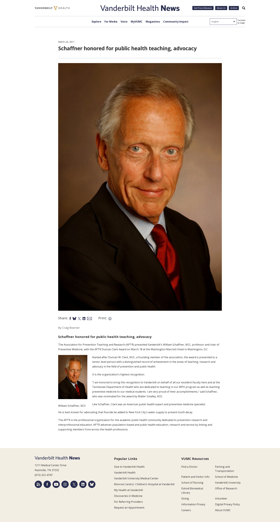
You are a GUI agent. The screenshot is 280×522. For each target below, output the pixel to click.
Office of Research (226, 488)
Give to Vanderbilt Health (129, 466)
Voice (124, 21)
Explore (96, 21)
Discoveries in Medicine (128, 496)
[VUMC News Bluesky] (91, 484)
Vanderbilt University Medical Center (136, 478)
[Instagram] (65, 484)
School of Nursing (192, 482)
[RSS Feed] (38, 484)
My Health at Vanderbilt (128, 490)
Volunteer (221, 498)
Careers (186, 510)
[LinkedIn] (83, 484)
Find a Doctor (189, 466)
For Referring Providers (128, 502)
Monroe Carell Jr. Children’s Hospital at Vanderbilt (144, 484)
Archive (233, 8)
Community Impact (175, 21)
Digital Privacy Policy (227, 504)
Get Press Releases (203, 8)
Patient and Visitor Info (195, 477)
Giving (185, 498)
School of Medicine (226, 477)
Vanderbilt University (228, 482)
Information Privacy (193, 504)
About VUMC (223, 510)
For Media (111, 21)
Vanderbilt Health (124, 472)
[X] (74, 484)
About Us (221, 8)
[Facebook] (47, 484)
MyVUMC (136, 21)
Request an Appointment (129, 507)
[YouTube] (56, 484)
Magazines (153, 21)
